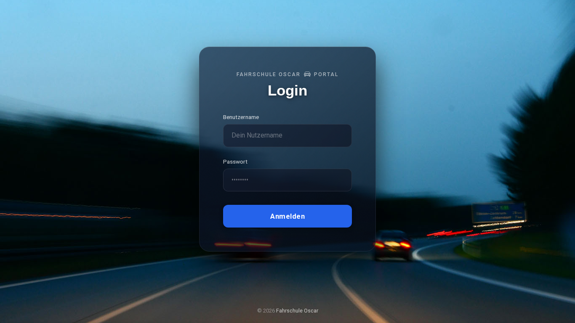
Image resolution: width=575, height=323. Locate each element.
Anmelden (287, 216)
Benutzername (241, 117)
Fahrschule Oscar (297, 310)
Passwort (235, 161)
